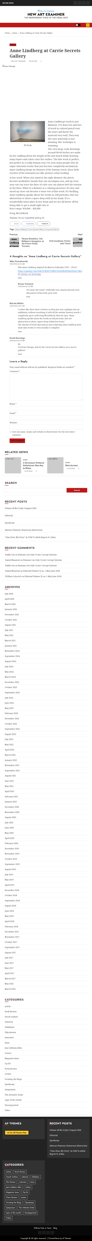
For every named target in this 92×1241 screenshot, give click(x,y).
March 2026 (10, 604)
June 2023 (9, 703)
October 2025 (11, 619)
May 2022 (9, 744)
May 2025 (9, 635)
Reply (20, 278)
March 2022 (10, 755)
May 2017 (9, 968)
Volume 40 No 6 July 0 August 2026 (20, 508)
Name (13, 404)
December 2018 (12, 890)
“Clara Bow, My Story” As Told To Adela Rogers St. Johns (30, 537)
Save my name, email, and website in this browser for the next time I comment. (43, 433)
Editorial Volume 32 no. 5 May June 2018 (41, 571)
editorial (9, 1022)
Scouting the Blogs (13, 1079)
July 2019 (9, 874)
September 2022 (12, 729)
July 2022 (9, 739)
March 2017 (10, 978)
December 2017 (12, 931)
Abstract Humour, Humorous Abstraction (23, 530)
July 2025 (9, 630)
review (13, 45)
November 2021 (12, 765)
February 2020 (11, 843)
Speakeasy (9, 522)
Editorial (9, 515)
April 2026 (9, 599)
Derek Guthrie (11, 1016)
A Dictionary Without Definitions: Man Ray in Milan (33, 465)
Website (13, 422)
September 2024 (12, 656)
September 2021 (12, 770)
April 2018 (9, 921)
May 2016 (9, 983)
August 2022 (10, 734)
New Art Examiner (46, 14)
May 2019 (9, 879)
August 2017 (10, 952)
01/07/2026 (29, 471)
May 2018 (9, 916)
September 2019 (12, 864)
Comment (15, 371)
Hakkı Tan (10, 554)
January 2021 (11, 801)
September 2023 (12, 692)
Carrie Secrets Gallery (36, 229)
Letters (8, 1053)
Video (7, 1110)
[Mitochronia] (55, 465)
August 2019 (10, 869)
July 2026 (9, 593)
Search (11, 483)
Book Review (11, 1011)
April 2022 (9, 749)
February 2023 (11, 713)
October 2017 (11, 942)
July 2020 (9, 822)
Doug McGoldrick (52, 229)
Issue (7, 1042)
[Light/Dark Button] (78, 25)
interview (9, 1037)
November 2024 (12, 651)
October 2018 (11, 895)
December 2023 (12, 682)
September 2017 (12, 947)
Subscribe (88, 25)
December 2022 (12, 718)
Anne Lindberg (21, 229)
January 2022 (11, 760)
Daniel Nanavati (12, 560)
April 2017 (9, 973)
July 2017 (9, 957)
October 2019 (11, 859)
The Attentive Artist (14, 1094)
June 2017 (9, 963)
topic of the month (13, 1100)
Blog (55, 1228)
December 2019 (12, 848)
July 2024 (9, 666)
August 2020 (10, 817)
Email (13, 413)
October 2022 (11, 723)
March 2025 (10, 640)
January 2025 (11, 645)
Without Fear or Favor (43, 1228)
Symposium (10, 1089)
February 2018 (11, 926)
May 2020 (9, 833)
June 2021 (9, 781)
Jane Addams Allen (13, 1048)
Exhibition (9, 1027)
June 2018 (9, 911)
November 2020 (12, 812)
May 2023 (9, 708)
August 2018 (10, 905)
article (8, 1006)
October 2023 (11, 687)
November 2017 (12, 937)
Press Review (11, 1068)
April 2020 (9, 838)
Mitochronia (71, 465)
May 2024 (9, 671)
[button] (83, 25)
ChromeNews (53, 1238)
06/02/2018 (33, 61)
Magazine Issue (12, 1058)
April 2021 (9, 791)
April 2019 (9, 885)
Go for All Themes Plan (16, 1133)
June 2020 (9, 827)
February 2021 (11, 796)
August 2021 (10, 775)
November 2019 (12, 853)
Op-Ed (8, 1063)
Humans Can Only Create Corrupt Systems (37, 554)
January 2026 (11, 609)
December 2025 (12, 614)
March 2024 (10, 677)
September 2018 (12, 900)
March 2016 (10, 989)
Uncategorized (11, 1105)
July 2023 (9, 697)
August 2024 (10, 661)
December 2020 (12, 807)
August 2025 (10, 625)
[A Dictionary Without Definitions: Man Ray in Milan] (13, 465)
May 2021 (9, 786)
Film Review (10, 1032)
